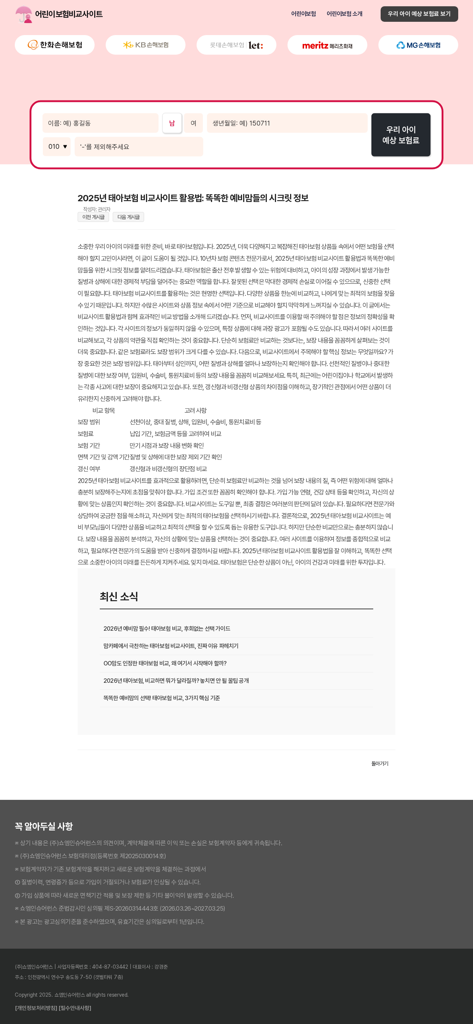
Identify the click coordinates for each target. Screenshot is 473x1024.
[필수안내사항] (74, 1008)
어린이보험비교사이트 (24, 14)
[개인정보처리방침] (36, 1008)
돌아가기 (379, 763)
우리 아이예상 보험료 (400, 135)
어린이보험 (303, 14)
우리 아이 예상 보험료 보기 (419, 13)
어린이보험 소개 (344, 14)
